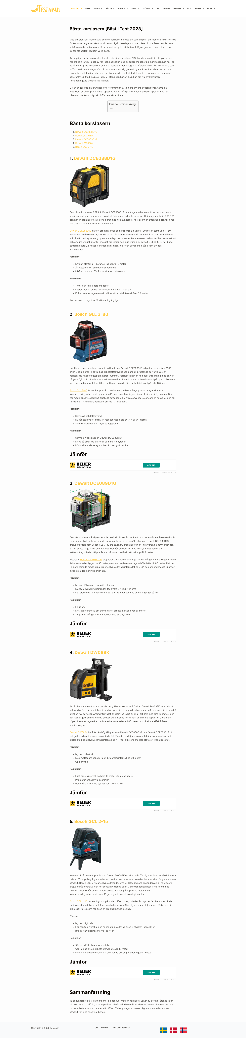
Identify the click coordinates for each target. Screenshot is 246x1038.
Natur (97, 8)
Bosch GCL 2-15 (84, 146)
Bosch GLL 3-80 (84, 135)
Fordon (121, 8)
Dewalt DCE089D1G (86, 139)
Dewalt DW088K (84, 143)
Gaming (166, 8)
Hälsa (109, 8)
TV (158, 8)
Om (96, 1028)
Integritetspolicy (122, 1028)
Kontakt (105, 1028)
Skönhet (147, 8)
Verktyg (75, 8)
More (209, 8)
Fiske (87, 8)
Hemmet (177, 8)
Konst (198, 8)
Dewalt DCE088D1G (86, 131)
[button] (240, 4)
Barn (134, 8)
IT (188, 8)
